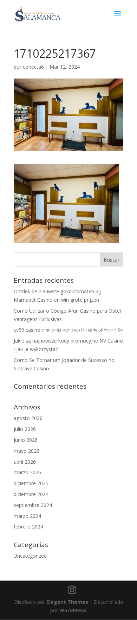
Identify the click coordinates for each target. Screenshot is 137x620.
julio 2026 (25, 429)
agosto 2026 (28, 418)
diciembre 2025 (31, 483)
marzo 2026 (27, 472)
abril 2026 (25, 461)
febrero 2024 (28, 526)
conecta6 (33, 66)
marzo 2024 (27, 516)
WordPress (73, 610)
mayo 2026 (26, 450)
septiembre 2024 (33, 505)
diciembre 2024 (31, 494)
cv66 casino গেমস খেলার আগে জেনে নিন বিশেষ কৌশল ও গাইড (68, 329)
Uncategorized (30, 555)
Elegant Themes (67, 602)
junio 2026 (26, 440)
